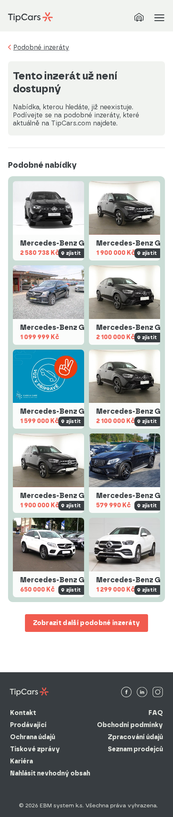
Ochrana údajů (32, 737)
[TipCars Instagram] (157, 692)
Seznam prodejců (135, 749)
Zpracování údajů (135, 737)
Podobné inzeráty (41, 47)
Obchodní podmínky (130, 725)
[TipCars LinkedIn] (142, 692)
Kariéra (21, 761)
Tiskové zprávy (35, 749)
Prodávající (28, 725)
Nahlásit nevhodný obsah (50, 773)
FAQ (155, 713)
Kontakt (23, 713)
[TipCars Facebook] (126, 692)
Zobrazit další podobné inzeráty (86, 623)
